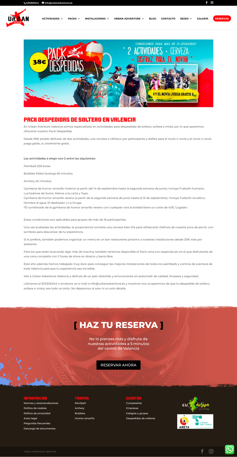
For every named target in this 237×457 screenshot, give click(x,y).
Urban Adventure (127, 18)
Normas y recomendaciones (41, 403)
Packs (72, 18)
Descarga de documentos (40, 428)
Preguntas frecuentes (37, 423)
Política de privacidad (37, 413)
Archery (79, 408)
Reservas (222, 18)
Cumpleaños (134, 403)
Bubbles (80, 413)
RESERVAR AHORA (118, 365)
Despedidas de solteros (140, 418)
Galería (202, 18)
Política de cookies (35, 408)
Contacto (168, 18)
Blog (152, 18)
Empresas (132, 408)
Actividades (50, 18)
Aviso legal (30, 418)
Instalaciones (95, 18)
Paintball (80, 403)
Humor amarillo (84, 418)
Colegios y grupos (137, 413)
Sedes (184, 18)
